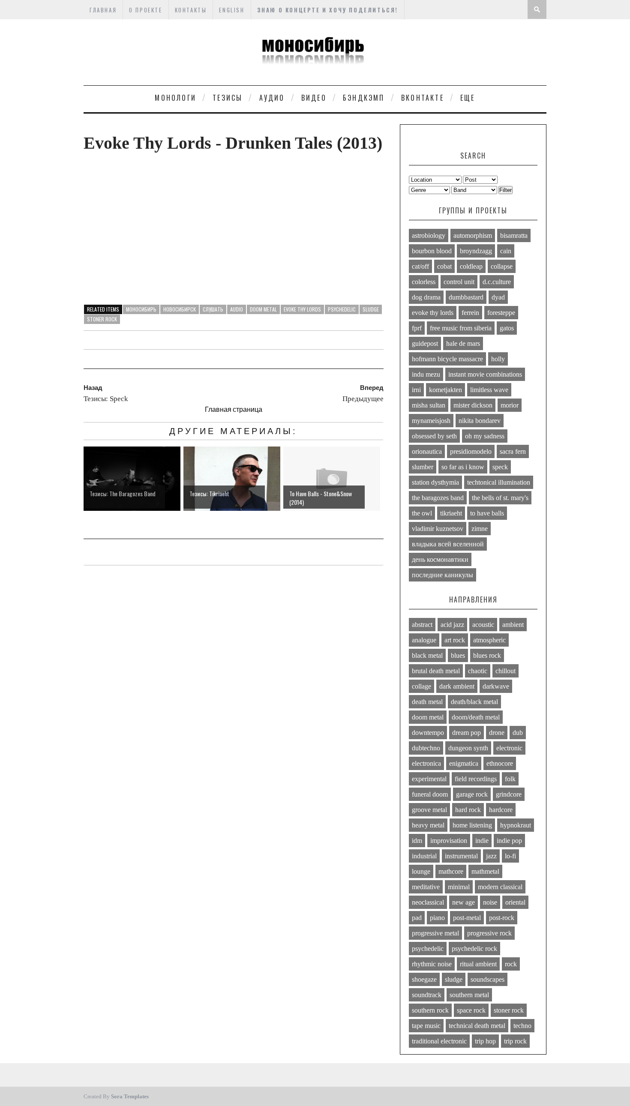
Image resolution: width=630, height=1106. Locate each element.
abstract (422, 624)
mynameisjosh (431, 420)
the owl (422, 513)
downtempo (428, 732)
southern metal (469, 994)
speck (500, 467)
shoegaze (424, 979)
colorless (423, 281)
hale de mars (463, 343)
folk (510, 778)
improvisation (448, 840)
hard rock (468, 809)
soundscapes (487, 979)
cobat (444, 266)
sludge (371, 309)
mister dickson (472, 405)
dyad (498, 297)
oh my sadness (484, 436)
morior (510, 405)
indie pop (509, 840)
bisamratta (514, 235)
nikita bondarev (480, 420)
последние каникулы (442, 574)
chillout (505, 670)
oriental (515, 902)
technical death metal (477, 1025)
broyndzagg (476, 251)
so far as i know (462, 467)
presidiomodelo (471, 451)
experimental (429, 778)
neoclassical (428, 902)
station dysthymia (435, 482)
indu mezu (426, 374)
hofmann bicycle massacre (447, 359)
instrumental (461, 856)
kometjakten (445, 389)
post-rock (501, 917)
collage (421, 686)
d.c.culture (497, 281)
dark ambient (456, 686)
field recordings (476, 778)
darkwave (496, 686)
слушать (213, 309)
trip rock (515, 1041)
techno (522, 1025)
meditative (426, 886)
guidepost (425, 343)
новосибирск (179, 309)
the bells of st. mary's (500, 497)
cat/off (420, 266)
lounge (421, 871)
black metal (427, 655)
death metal (427, 701)
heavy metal (428, 825)
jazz (491, 856)
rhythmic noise (432, 964)
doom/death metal (476, 717)
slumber (422, 467)
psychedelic (342, 309)
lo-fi (510, 856)
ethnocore (499, 763)
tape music (426, 1025)
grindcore (509, 794)
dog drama (426, 297)
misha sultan (428, 405)
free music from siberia (461, 328)
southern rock (430, 1010)
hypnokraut (515, 825)
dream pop (466, 732)
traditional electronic (439, 1041)
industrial (424, 856)
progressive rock (489, 933)
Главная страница (233, 409)
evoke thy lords (302, 309)
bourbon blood (432, 251)
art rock (454, 640)
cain (505, 251)
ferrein (470, 312)
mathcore (450, 871)
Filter (505, 190)
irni (416, 389)
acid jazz (452, 624)
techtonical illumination (498, 482)
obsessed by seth (434, 436)
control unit (459, 281)
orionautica (427, 451)
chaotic (477, 670)
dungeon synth (468, 748)
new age (463, 902)
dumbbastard (466, 297)
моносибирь (141, 309)
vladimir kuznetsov (437, 528)
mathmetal (485, 871)
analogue (424, 640)
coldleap (471, 266)
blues (458, 655)
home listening (472, 825)
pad (417, 917)
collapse (502, 266)
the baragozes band (438, 497)
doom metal (263, 309)
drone (496, 732)
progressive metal (435, 933)
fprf (417, 328)
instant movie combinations (485, 374)
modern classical (500, 886)
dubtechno (426, 748)
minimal (459, 886)
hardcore (501, 809)
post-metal (467, 917)
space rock (471, 1010)
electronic (509, 748)
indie (482, 840)
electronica (426, 763)
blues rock (487, 655)
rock (511, 964)
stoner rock (102, 319)
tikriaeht (451, 513)
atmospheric (489, 640)
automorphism (472, 235)
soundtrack (426, 994)
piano (437, 917)
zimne (479, 528)
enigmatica (463, 763)
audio (236, 309)
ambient (513, 624)
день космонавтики (440, 559)
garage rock (472, 794)
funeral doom (430, 794)
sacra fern (513, 451)
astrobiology (428, 235)
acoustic (483, 624)
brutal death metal (436, 670)
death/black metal (474, 701)
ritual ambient (478, 964)
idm (417, 840)
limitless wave (489, 389)
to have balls (487, 513)
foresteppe (501, 312)
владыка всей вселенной (448, 544)
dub (518, 732)
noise (490, 902)
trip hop (485, 1041)
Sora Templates (130, 1096)
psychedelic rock (474, 948)
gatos (507, 328)
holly (498, 359)
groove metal (429, 809)
